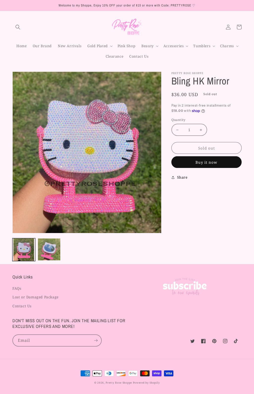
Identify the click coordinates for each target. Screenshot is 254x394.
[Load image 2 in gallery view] (49, 249)
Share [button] (182, 177)
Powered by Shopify (146, 382)
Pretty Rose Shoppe (119, 382)
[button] (17, 27)
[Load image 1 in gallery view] (23, 249)
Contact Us (22, 306)
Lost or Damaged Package (35, 297)
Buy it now (206, 162)
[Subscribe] (95, 340)
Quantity (178, 120)
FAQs (16, 288)
